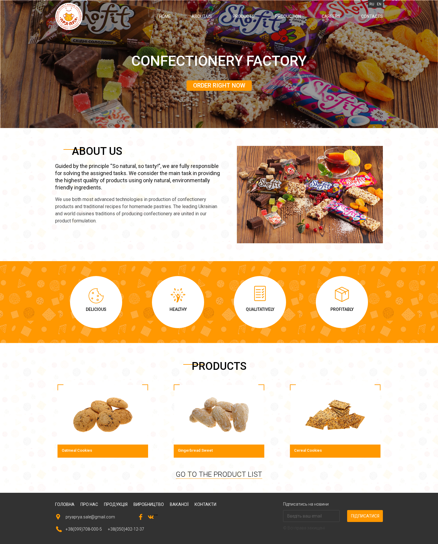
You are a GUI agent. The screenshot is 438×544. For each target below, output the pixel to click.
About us (202, 16)
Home (165, 16)
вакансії (179, 504)
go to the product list (219, 474)
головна (64, 504)
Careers (331, 16)
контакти (205, 504)
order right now (219, 85)
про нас (89, 504)
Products (243, 16)
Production (288, 16)
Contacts (372, 16)
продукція (116, 504)
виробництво (148, 504)
